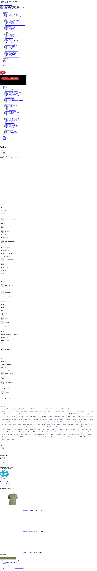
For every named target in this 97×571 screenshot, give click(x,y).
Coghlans (42, 413)
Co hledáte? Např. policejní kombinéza (8, 67)
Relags (38, 429)
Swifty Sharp (9, 434)
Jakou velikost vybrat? (7, 483)
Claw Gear (36, 413)
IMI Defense (91, 419)
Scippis (8, 431)
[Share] (1, 569)
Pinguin (88, 426)
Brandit (68, 411)
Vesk (28, 436)
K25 (20, 421)
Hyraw (85, 419)
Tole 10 (73, 434)
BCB (18, 411)
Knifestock (53, 421)
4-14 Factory (9, 408)
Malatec (38, 424)
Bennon (36, 411)
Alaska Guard (31, 408)
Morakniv (4, 426)
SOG (34, 431)
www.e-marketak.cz (19, 568)
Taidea (21, 434)
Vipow (46, 436)
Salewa (82, 429)
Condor (64, 413)
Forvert (83, 416)
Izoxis (16, 421)
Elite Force (33, 416)
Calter (78, 411)
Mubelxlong (10, 426)
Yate (69, 436)
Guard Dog (36, 419)
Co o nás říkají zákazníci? (8, 558)
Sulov (80, 431)
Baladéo (91, 408)
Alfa (48, 408)
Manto (48, 424)
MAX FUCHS (71, 424)
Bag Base (86, 408)
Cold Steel (48, 413)
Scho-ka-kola (88, 429)
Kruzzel (76, 421)
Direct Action (13, 416)
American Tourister (65, 408)
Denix (3, 416)
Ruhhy (67, 429)
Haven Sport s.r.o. (43, 419)
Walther (64, 436)
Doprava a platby (6, 484)
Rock (53, 429)
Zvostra (13, 439)
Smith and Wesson (27, 431)
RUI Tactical (72, 429)
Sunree (89, 431)
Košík (5, 78)
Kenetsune (25, 421)
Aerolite (24, 408)
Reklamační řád (6, 486)
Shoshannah (20, 431)
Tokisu (69, 434)
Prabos (15, 429)
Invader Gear (4, 421)
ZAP (81, 436)
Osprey (51, 426)
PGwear (82, 426)
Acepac (15, 408)
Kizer (39, 421)
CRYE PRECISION (72, 413)
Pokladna (14, 78)
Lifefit (10, 424)
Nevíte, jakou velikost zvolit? (6, 5)
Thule (64, 434)
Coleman (53, 413)
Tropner (8, 436)
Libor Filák (4, 424)
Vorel (51, 436)
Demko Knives (90, 413)
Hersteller (62, 419)
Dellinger (84, 413)
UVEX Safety (23, 436)
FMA (79, 416)
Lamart (87, 421)
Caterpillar (19, 413)
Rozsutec (61, 429)
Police (3, 429)
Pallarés (62, 426)
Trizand (3, 436)
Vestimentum (34, 436)
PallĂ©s (56, 426)
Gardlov (20, 419)
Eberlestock (20, 416)
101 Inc (3, 408)
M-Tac (19, 424)
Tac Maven (16, 434)
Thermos (52, 434)
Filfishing (68, 416)
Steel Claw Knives (56, 431)
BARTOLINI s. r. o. (11, 411)
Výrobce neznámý (57, 436)
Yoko (77, 436)
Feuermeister (57, 416)
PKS (92, 426)
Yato (73, 436)
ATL (81, 408)
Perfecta (72, 426)
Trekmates (89, 434)
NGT (33, 426)
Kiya (34, 421)
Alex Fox (43, 408)
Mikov (85, 424)
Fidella (63, 416)
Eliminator (27, 416)
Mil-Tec (90, 424)
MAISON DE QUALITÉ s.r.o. (28, 424)
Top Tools (79, 434)
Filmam (74, 416)
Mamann (43, 424)
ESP (38, 416)
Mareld (53, 424)
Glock (30, 419)
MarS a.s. (58, 424)
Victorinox (41, 436)
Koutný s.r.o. (70, 421)
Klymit (47, 421)
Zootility (8, 439)
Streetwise (69, 431)
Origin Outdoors (39, 426)
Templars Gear (41, 434)
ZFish (3, 439)
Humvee (80, 419)
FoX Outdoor (14, 419)
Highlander (68, 419)
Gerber (25, 419)
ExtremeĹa (44, 416)
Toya (84, 434)
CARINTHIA (90, 411)
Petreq (78, 426)
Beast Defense (24, 411)
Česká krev (30, 413)
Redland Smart (32, 429)
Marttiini (64, 424)
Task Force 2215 (28, 434)
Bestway (49, 411)
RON (57, 429)
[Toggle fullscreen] (3, 569)
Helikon (56, 419)
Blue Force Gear (57, 411)
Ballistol (3, 411)
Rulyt (78, 429)
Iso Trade (11, 421)
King (30, 421)
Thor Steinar (58, 434)
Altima (52, 408)
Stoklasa (63, 431)
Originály (46, 426)
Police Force (9, 429)
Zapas (85, 436)
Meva (77, 424)
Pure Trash (20, 429)
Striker (75, 431)
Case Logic (12, 413)
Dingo (8, 416)
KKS (43, 421)
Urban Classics (15, 436)
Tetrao (47, 434)
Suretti (3, 434)
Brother (73, 411)
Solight (38, 431)
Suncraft (84, 431)
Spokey (43, 431)
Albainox (37, 408)
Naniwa (16, 426)
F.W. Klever (50, 416)
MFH (81, 424)
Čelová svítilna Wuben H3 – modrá (15, 167)
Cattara (24, 413)
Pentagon (67, 426)
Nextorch (28, 426)
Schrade (3, 431)
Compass (59, 413)
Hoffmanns (74, 419)
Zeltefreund (91, 436)
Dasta (79, 413)
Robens (48, 429)
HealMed (50, 419)
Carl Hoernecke (5, 413)
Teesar (35, 434)
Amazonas (58, 408)
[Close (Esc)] (0, 569)
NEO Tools (22, 426)
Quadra (26, 429)
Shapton (13, 431)
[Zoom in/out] (4, 569)
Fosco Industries (90, 416)
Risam (43, 429)
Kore (65, 421)
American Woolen (75, 408)
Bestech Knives (43, 411)
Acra (20, 408)
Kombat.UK (59, 421)
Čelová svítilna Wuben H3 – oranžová (16, 190)
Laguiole (82, 421)
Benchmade (31, 411)
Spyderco (49, 431)
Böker (63, 411)
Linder (14, 424)
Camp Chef (83, 411)
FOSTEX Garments (6, 419)
